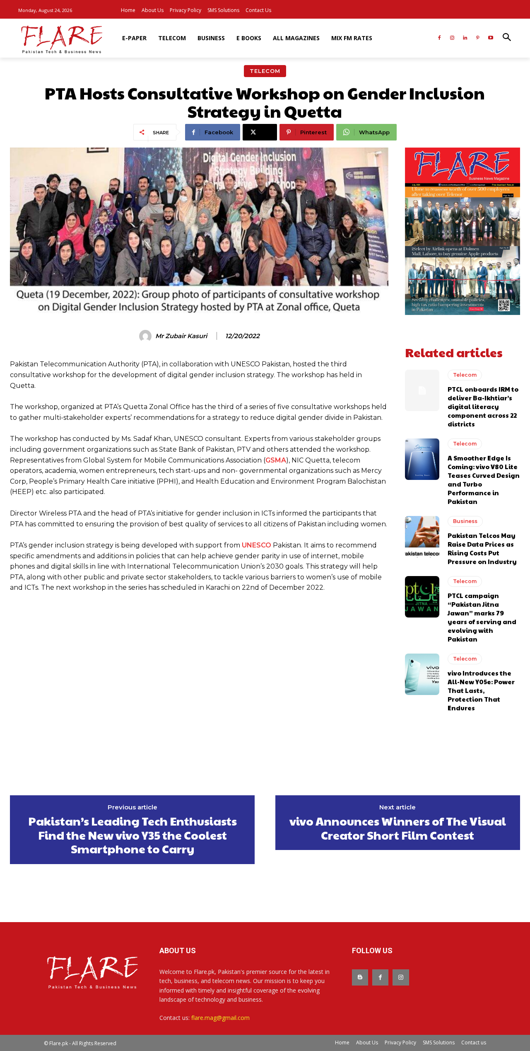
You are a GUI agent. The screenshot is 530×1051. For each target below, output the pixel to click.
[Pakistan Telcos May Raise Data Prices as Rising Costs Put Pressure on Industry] (422, 536)
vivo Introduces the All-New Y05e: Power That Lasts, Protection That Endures (481, 690)
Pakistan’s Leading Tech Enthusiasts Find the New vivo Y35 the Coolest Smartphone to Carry (132, 835)
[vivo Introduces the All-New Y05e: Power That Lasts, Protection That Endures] (422, 674)
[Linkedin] (465, 38)
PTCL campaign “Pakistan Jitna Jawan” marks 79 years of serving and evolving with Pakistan (482, 617)
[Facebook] (439, 38)
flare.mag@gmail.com (220, 1018)
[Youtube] (490, 38)
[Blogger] (360, 977)
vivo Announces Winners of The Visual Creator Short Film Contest (397, 828)
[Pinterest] (477, 38)
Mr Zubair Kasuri (181, 336)
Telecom (265, 71)
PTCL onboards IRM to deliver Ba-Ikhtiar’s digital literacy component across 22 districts (483, 406)
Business (465, 521)
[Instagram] (452, 38)
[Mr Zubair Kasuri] (146, 336)
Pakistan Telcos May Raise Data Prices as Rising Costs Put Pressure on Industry (482, 548)
